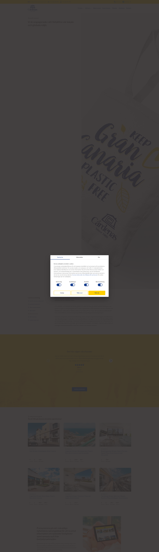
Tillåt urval (79, 293)
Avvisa (62, 293)
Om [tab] (99, 257)
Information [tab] (79, 257)
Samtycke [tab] (60, 257)
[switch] (72, 285)
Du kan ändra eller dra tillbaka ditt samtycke (84, 275)
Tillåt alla (96, 293)
